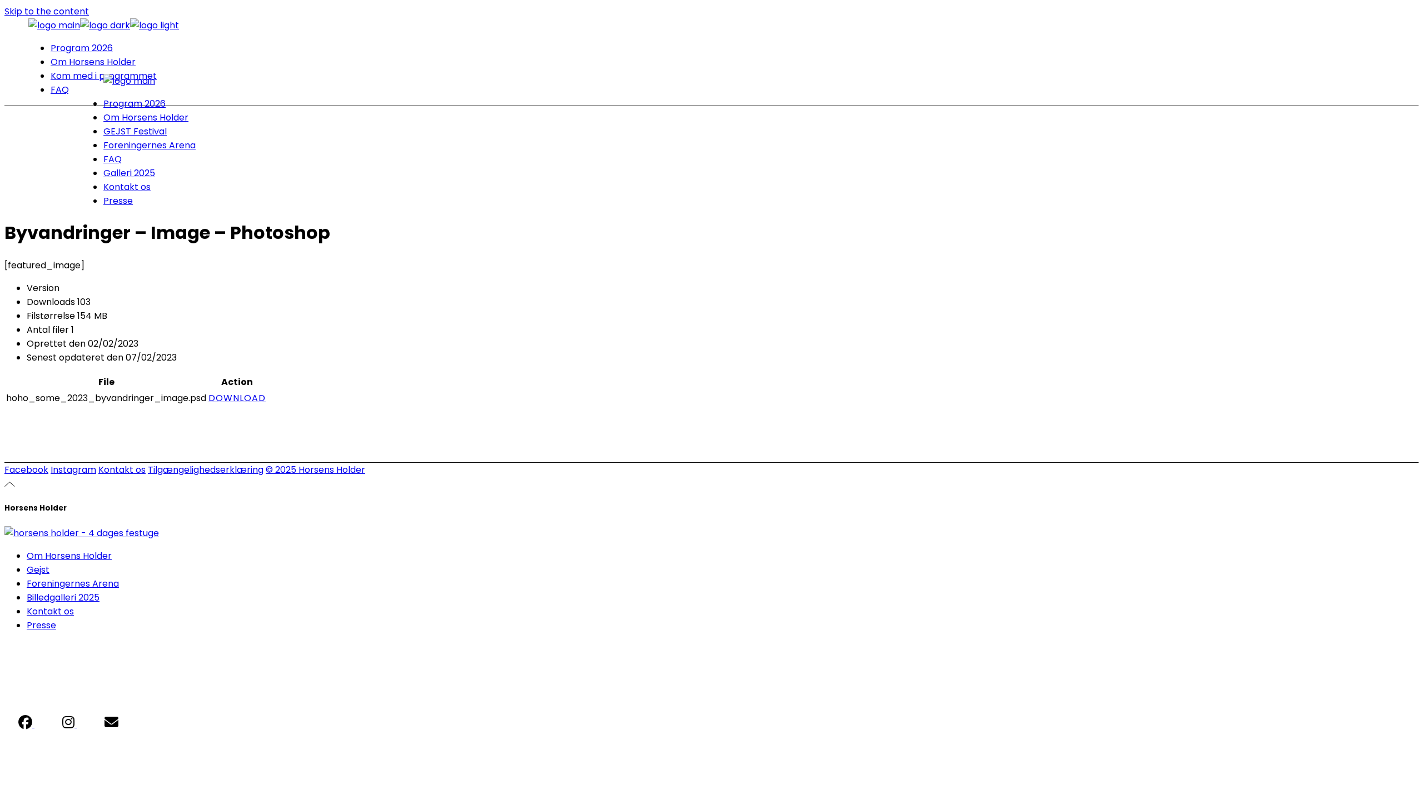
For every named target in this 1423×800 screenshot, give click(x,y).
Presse (41, 625)
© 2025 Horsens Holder (315, 469)
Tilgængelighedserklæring (205, 469)
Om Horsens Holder (69, 555)
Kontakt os (122, 469)
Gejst (38, 569)
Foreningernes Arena (73, 583)
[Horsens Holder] (81, 533)
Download (237, 398)
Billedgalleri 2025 (63, 597)
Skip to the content (46, 11)
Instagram (73, 469)
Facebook (26, 469)
